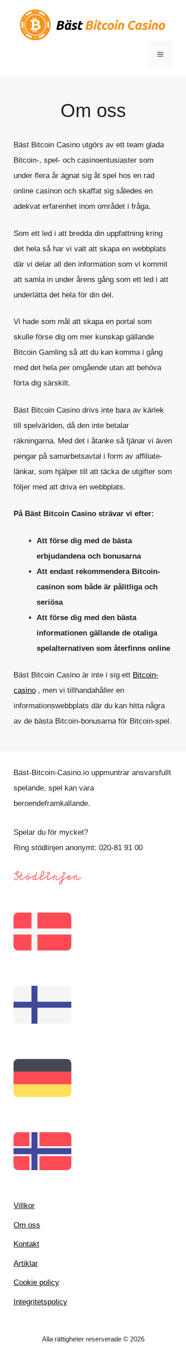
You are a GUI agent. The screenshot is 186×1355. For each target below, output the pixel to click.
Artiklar (26, 1263)
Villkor (24, 1205)
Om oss (27, 1225)
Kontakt (26, 1244)
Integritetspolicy (40, 1302)
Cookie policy (36, 1282)
